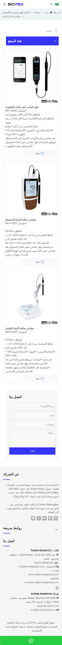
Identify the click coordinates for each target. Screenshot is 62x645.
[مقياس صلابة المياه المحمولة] (31, 188)
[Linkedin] (50, 518)
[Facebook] (56, 518)
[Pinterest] (33, 518)
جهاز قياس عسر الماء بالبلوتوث (22, 106)
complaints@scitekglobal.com (41, 582)
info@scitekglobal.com (32, 566)
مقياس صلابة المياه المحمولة (20, 219)
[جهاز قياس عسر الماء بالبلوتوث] (31, 75)
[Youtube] (44, 518)
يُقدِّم (32, 451)
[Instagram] (39, 518)
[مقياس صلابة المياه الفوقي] (31, 297)
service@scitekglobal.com (44, 574)
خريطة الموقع (19, 626)
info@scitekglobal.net (43, 609)
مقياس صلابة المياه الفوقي (19, 328)
